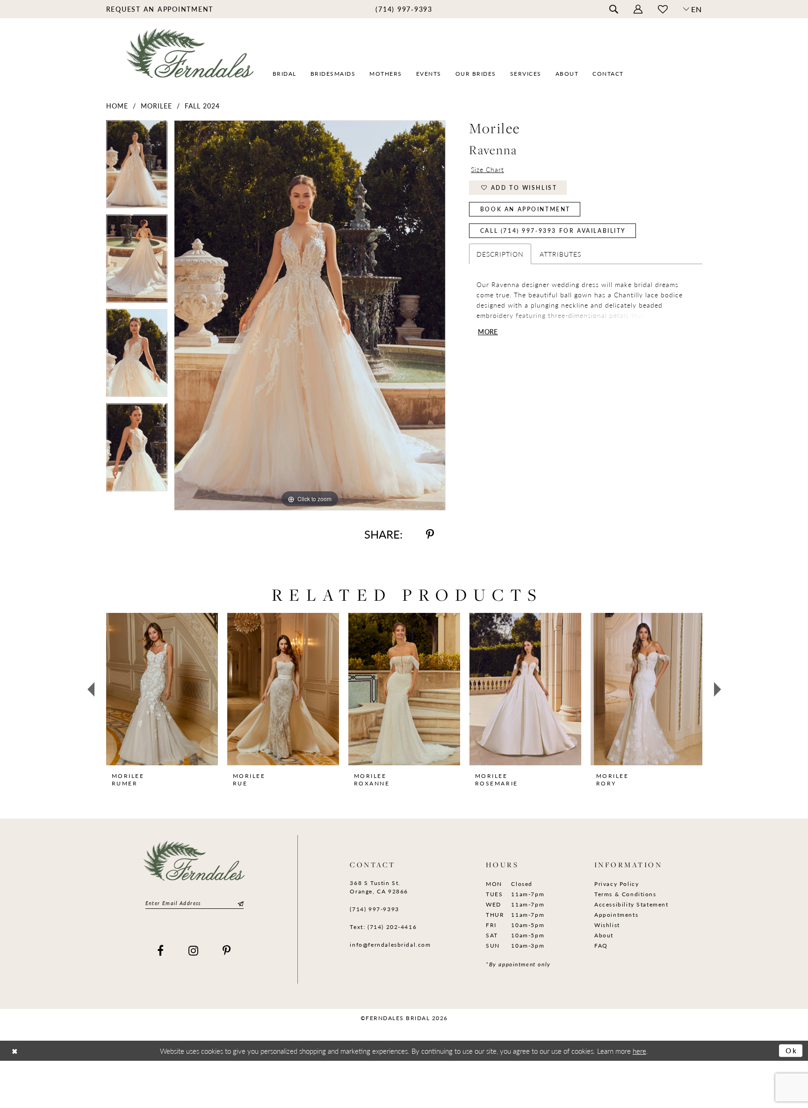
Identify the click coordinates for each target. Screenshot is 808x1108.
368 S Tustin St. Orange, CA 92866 (379, 887)
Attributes (560, 254)
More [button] (488, 331)
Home (117, 105)
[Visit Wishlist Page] (662, 9)
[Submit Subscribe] (239, 903)
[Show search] (613, 9)
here (639, 1051)
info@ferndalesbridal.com (390, 945)
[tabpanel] (136, 167)
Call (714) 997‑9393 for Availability (553, 231)
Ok (792, 1050)
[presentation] (162, 689)
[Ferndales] (190, 58)
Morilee (156, 105)
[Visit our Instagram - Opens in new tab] (194, 950)
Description (500, 254)
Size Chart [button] (487, 169)
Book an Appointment (525, 209)
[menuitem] (159, 8)
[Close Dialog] (15, 1051)
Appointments (616, 915)
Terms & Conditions (625, 894)
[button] (638, 9)
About (603, 935)
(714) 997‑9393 (374, 909)
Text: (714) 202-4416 (383, 927)
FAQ (601, 946)
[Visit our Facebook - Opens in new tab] (161, 950)
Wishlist (607, 925)
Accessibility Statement (631, 904)
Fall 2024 (202, 105)
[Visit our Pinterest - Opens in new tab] (227, 950)
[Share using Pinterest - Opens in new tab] (430, 534)
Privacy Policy (616, 884)
